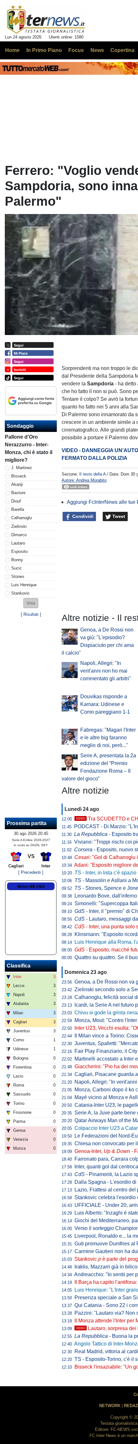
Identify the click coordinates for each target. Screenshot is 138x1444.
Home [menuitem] (12, 50)
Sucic (16, 568)
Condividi (82, 516)
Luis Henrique (24, 584)
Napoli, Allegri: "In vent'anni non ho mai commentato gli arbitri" (105, 670)
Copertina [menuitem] (122, 50)
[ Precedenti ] (30, 872)
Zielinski (19, 526)
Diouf (16, 501)
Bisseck (18, 476)
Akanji (17, 484)
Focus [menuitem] (76, 50)
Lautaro (18, 543)
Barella (17, 509)
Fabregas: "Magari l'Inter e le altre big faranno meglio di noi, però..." (108, 737)
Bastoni (18, 492)
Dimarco (19, 534)
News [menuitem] (97, 50)
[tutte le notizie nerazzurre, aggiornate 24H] (46, 19)
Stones (17, 576)
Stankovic (20, 593)
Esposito (19, 551)
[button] (30, 603)
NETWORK (109, 1405)
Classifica (18, 965)
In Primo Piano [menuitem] (44, 50)
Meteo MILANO (31, 886)
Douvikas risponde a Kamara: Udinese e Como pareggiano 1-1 (105, 704)
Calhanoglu (21, 517)
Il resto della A (92, 474)
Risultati (31, 614)
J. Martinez (21, 467)
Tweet (118, 516)
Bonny (17, 559)
